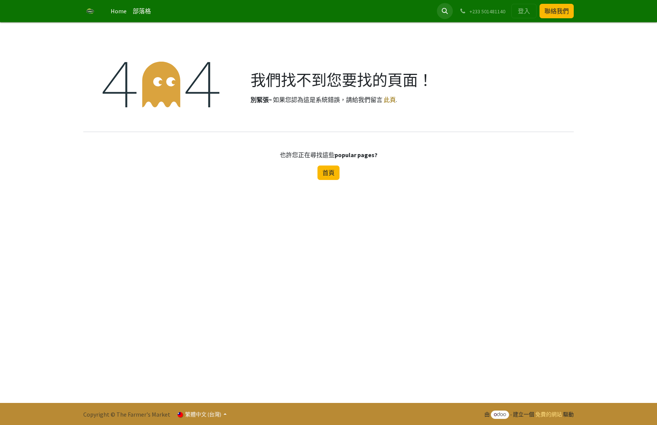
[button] (445, 11)
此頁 (390, 99)
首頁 (328, 173)
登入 (524, 11)
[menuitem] (119, 11)
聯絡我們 (556, 11)
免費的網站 (548, 414)
